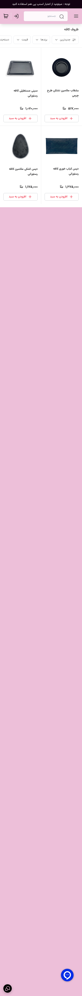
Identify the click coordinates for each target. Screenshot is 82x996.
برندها (44, 40)
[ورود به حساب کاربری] (17, 16)
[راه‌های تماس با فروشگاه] (7, 988)
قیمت (25, 40)
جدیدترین (65, 40)
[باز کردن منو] (75, 16)
